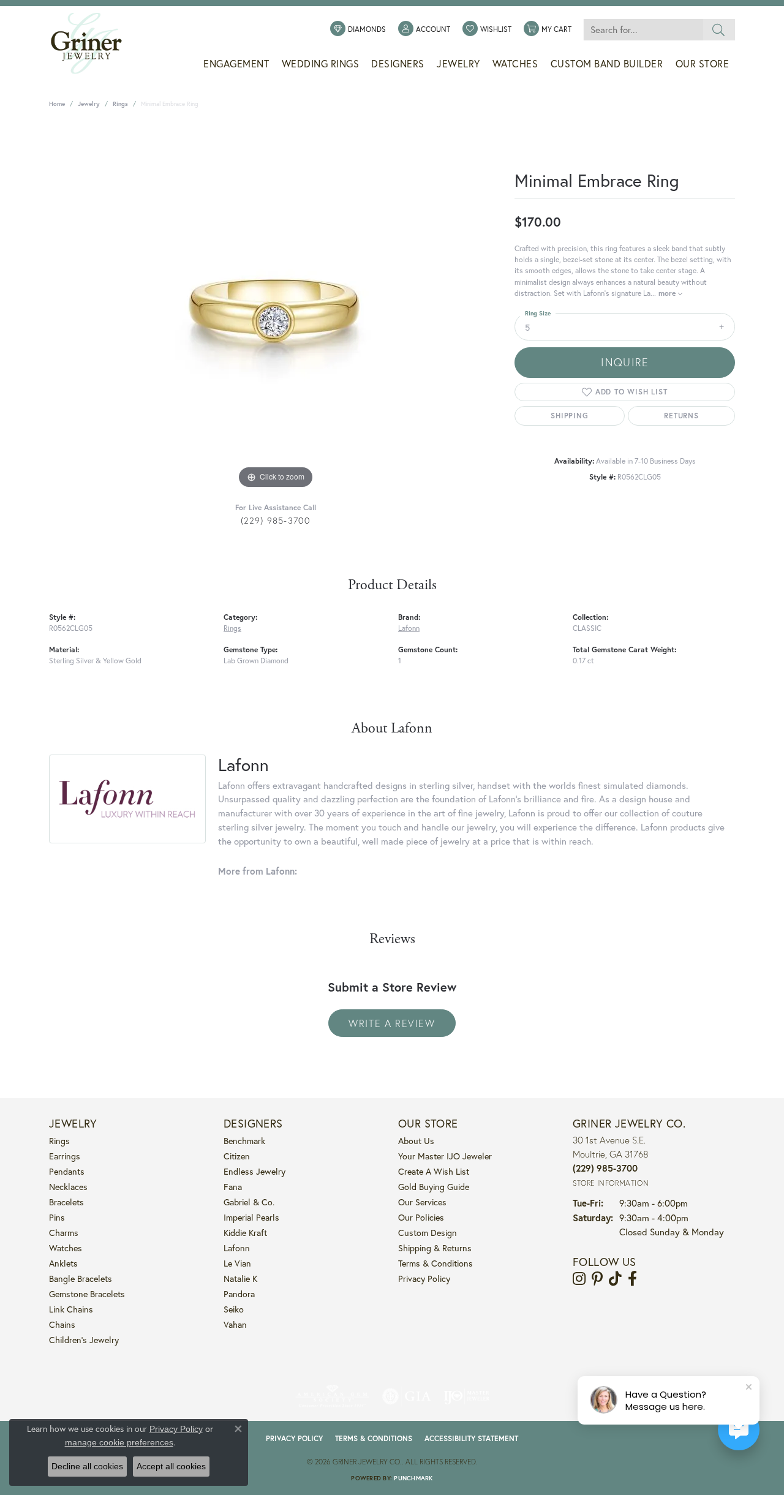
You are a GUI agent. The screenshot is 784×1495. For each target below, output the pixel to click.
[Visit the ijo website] (466, 1396)
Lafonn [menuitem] (237, 1248)
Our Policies (421, 1217)
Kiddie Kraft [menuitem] (245, 1232)
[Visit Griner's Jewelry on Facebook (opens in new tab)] (632, 1278)
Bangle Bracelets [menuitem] (80, 1278)
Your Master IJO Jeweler (445, 1156)
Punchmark (413, 1478)
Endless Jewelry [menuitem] (254, 1171)
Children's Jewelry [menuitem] (84, 1340)
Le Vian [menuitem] (237, 1263)
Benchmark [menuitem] (244, 1141)
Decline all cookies (87, 1466)
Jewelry (458, 64)
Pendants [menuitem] (67, 1171)
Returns (681, 415)
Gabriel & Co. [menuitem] (249, 1202)
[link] (358, 29)
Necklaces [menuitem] (68, 1186)
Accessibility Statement (471, 1438)
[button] (424, 29)
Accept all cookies (171, 1466)
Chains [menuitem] (62, 1324)
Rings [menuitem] (59, 1141)
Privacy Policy (424, 1278)
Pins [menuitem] (57, 1217)
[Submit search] (719, 29)
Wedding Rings (321, 64)
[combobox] (643, 29)
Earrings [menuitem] (64, 1156)
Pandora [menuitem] (239, 1294)
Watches (515, 64)
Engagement (236, 64)
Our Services (422, 1202)
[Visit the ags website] (332, 1396)
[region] (275, 308)
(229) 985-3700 (276, 520)
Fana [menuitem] (233, 1186)
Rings (120, 104)
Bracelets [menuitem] (66, 1202)
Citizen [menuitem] (237, 1156)
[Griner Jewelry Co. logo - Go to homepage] (92, 43)
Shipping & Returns (435, 1248)
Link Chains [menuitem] (71, 1309)
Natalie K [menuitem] (240, 1278)
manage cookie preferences (119, 1442)
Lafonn (409, 628)
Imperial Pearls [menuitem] (251, 1217)
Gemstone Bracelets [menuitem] (87, 1294)
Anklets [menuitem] (63, 1263)
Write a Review (392, 1023)
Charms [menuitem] (63, 1232)
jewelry (89, 104)
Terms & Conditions (435, 1263)
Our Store (702, 64)
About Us (416, 1141)
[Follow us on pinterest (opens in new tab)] (597, 1278)
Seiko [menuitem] (234, 1309)
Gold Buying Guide (433, 1186)
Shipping (569, 415)
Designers (397, 64)
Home (57, 104)
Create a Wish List (433, 1171)
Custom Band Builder (607, 64)
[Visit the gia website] (406, 1396)
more (668, 293)
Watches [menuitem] (65, 1248)
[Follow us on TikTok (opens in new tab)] (615, 1278)
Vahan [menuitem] (235, 1324)
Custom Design (427, 1232)
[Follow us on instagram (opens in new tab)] (579, 1278)
